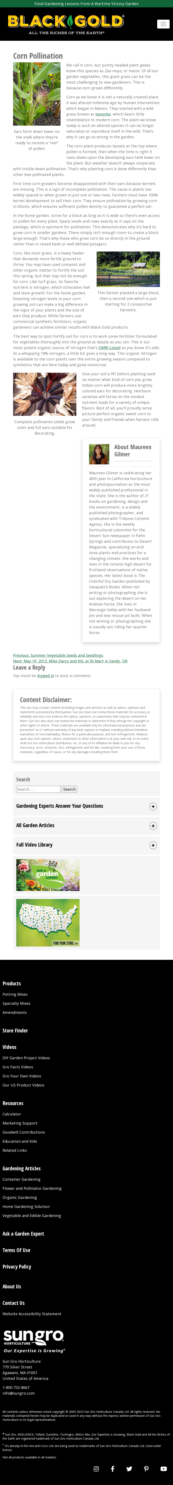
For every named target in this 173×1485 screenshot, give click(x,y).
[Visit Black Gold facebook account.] (112, 1469)
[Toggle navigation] (163, 24)
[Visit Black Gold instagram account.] (96, 1469)
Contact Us (14, 1302)
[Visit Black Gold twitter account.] (129, 1469)
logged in (45, 675)
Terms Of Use (16, 1250)
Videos (9, 1046)
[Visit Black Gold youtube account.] (163, 1469)
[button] (86, 806)
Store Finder (15, 1030)
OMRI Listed (109, 347)
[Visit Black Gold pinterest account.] (146, 1469)
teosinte (103, 114)
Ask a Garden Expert (23, 1233)
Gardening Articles (22, 1168)
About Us (12, 1286)
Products (12, 983)
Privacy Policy (17, 1266)
